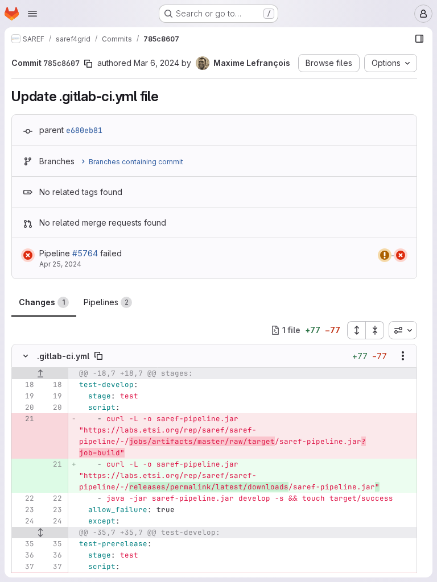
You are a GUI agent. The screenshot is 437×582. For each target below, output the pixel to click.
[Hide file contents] (25, 356)
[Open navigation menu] (32, 14)
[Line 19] (24, 396)
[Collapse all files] (375, 330)
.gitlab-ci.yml (63, 356)
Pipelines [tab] (106, 302)
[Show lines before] (40, 373)
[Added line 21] (52, 464)
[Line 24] (24, 521)
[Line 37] (24, 566)
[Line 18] (24, 384)
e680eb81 (84, 130)
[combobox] (403, 330)
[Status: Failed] (28, 255)
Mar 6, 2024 (156, 63)
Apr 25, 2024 (60, 264)
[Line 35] (24, 544)
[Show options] (403, 356)
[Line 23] (24, 510)
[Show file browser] (419, 39)
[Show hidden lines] (40, 532)
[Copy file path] (98, 356)
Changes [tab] (42, 302)
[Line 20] (24, 407)
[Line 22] (24, 498)
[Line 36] (24, 555)
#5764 (85, 253)
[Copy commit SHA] (88, 63)
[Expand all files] (356, 330)
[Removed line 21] (24, 419)
